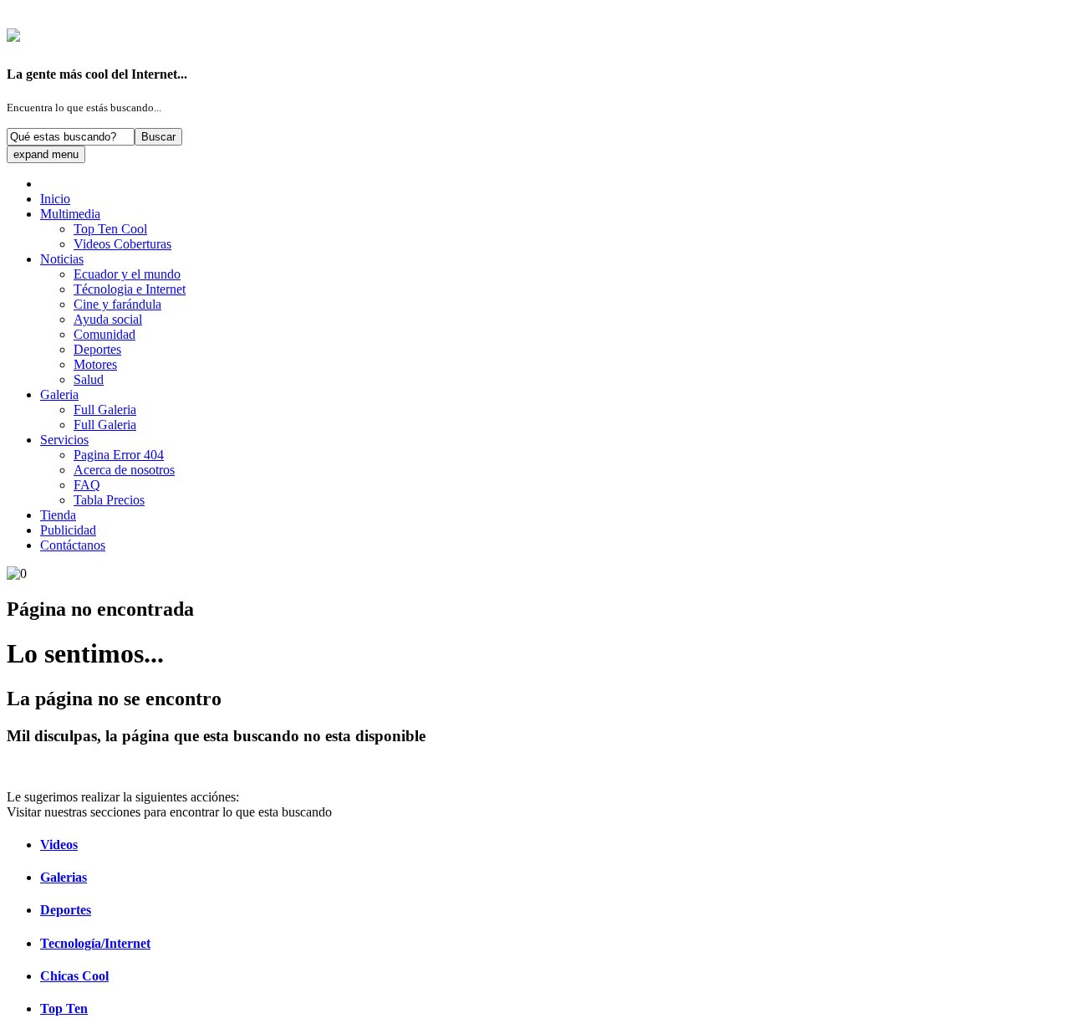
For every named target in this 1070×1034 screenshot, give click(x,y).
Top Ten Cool (110, 229)
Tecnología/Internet (95, 943)
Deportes (97, 349)
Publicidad (68, 530)
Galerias (63, 877)
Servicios (64, 440)
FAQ (87, 485)
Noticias (62, 259)
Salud (89, 379)
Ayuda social (108, 319)
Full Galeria (105, 409)
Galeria (59, 394)
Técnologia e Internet (130, 289)
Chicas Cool (74, 976)
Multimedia (70, 214)
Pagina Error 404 (119, 455)
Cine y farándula (117, 304)
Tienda (58, 515)
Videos (59, 844)
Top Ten (64, 1008)
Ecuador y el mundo (127, 274)
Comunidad (104, 334)
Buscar (158, 137)
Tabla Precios (109, 500)
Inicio (55, 199)
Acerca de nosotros (124, 470)
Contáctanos (72, 545)
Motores (95, 364)
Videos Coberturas (122, 244)
